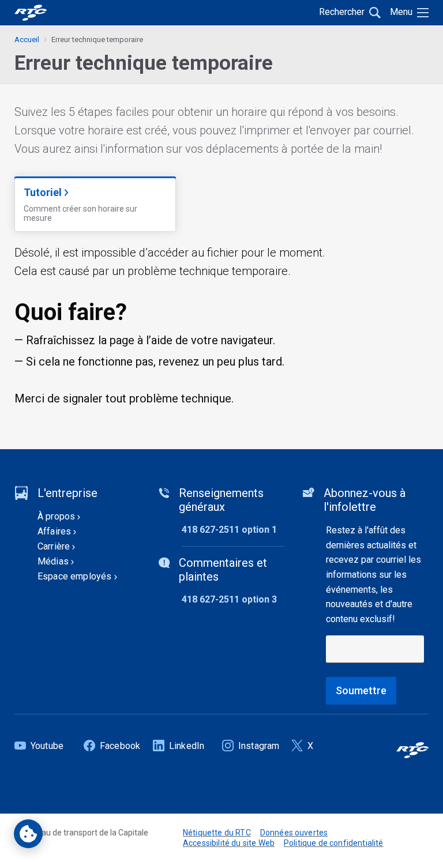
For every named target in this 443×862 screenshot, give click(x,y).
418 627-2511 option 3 (229, 599)
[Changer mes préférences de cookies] (28, 833)
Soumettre (361, 690)
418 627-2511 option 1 (229, 529)
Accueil (26, 39)
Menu (401, 11)
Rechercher (342, 11)
